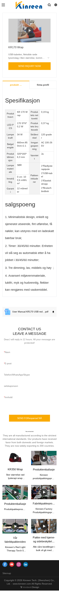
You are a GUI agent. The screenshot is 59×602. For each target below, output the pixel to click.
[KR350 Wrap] (15, 458)
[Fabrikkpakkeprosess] (44, 492)
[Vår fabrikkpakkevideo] (15, 526)
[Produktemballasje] (44, 458)
